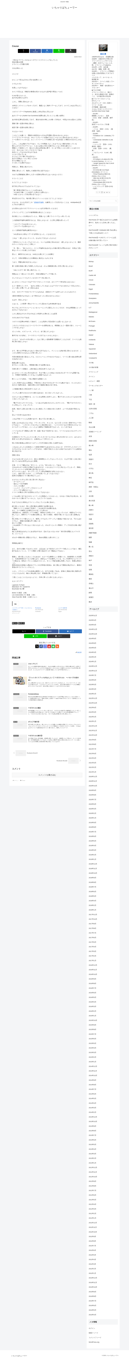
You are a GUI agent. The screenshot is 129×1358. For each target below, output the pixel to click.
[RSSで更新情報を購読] (57, 646)
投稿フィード (93, 1333)
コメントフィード (95, 1337)
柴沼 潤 (103, 54)
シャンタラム (93, 215)
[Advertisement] (64, 25)
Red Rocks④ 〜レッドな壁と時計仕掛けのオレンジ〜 (103, 246)
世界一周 (22, 623)
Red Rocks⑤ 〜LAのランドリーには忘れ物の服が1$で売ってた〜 (102, 239)
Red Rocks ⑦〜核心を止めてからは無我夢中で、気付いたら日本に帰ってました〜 (103, 222)
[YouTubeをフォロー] (49, 646)
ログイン (92, 1328)
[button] (70, 51)
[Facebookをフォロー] (41, 646)
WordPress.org (94, 1342)
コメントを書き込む (47, 775)
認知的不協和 (39, 202)
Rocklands (38, 608)
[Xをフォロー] (37, 646)
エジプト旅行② (62, 608)
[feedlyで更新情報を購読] (53, 646)
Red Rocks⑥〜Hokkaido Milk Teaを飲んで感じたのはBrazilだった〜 (103, 231)
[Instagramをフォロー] (45, 646)
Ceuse (15, 623)
